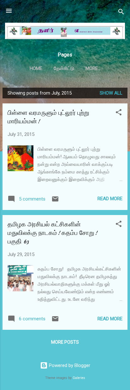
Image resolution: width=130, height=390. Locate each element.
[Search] (121, 12)
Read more (110, 198)
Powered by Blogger (69, 365)
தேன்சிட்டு (64, 68)
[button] (118, 113)
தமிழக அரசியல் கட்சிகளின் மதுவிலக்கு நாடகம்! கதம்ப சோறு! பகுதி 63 (52, 233)
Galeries (79, 378)
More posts (65, 342)
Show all (111, 93)
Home (36, 68)
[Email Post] (55, 201)
